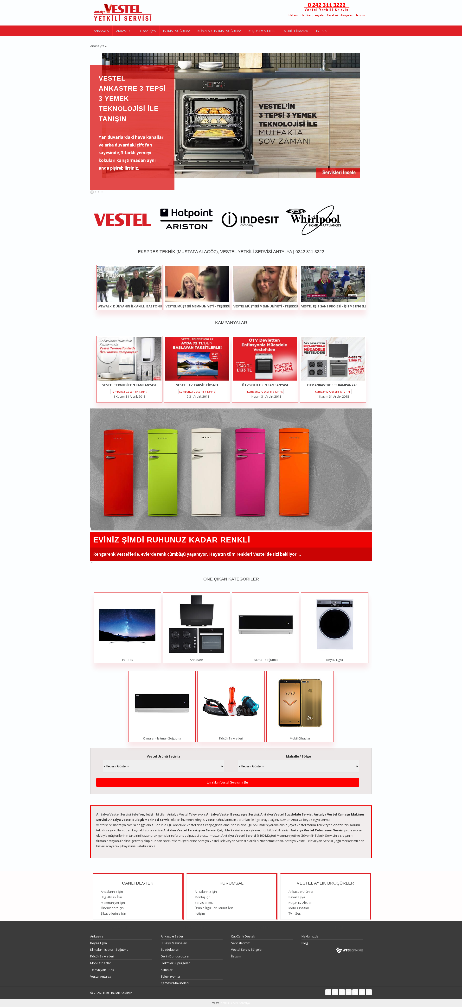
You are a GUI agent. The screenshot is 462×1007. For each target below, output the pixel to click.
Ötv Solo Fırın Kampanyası (265, 385)
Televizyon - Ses (102, 970)
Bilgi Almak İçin (111, 897)
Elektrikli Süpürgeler (175, 963)
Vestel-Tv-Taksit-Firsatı (197, 385)
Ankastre (123, 31)
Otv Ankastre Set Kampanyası (333, 385)
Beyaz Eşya (147, 31)
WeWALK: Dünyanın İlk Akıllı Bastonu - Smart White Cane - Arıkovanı (157, 306)
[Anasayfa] (123, 13)
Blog (305, 943)
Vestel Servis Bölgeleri (247, 949)
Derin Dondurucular (175, 956)
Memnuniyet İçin (113, 902)
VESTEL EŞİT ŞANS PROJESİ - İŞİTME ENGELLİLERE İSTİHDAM (346, 306)
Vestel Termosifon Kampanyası (129, 385)
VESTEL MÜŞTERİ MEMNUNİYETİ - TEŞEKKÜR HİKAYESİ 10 (208, 306)
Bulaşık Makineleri (174, 943)
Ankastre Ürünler (301, 891)
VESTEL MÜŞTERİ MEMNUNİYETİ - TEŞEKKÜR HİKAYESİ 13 (276, 306)
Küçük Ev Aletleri (262, 31)
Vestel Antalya (100, 976)
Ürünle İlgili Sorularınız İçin (214, 908)
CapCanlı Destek (243, 936)
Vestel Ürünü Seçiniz (163, 756)
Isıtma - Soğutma (176, 31)
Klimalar (167, 970)
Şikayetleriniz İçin (113, 913)
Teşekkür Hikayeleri (340, 15)
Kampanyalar (316, 15)
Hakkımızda (296, 15)
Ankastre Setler (172, 936)
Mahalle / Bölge (298, 756)
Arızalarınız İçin (112, 891)
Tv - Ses (321, 31)
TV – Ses (295, 913)
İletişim (360, 15)
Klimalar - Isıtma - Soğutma (219, 31)
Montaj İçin (203, 897)
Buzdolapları (170, 949)
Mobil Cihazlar (296, 31)
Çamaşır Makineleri (175, 983)
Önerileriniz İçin (112, 908)
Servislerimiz (204, 902)
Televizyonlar (170, 976)
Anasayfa (101, 31)
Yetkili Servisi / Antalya (235, 1003)
